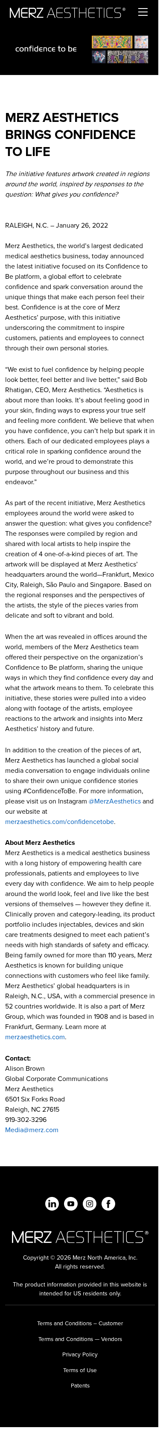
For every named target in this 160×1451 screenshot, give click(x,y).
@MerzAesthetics (115, 801)
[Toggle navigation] (142, 11)
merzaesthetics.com (35, 1037)
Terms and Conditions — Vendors (80, 1339)
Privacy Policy (80, 1354)
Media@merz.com (31, 1130)
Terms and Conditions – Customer (80, 1323)
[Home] (67, 12)
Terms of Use (80, 1370)
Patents (80, 1385)
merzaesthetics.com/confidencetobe (59, 822)
